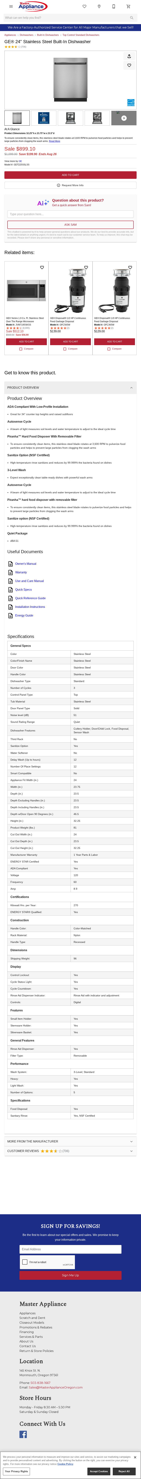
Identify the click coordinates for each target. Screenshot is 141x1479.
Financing (26, 1332)
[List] (84, 6)
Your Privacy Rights (16, 1471)
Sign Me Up (70, 1275)
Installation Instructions (30, 606)
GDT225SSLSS (21, 165)
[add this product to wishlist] (129, 65)
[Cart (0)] (128, 6)
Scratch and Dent (32, 1318)
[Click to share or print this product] (129, 56)
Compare (28, 349)
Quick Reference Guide (30, 598)
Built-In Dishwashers (48, 35)
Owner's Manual (25, 563)
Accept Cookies (99, 1471)
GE (20, 161)
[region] (70, 1465)
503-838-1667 (40, 1383)
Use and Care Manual (29, 581)
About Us (26, 1341)
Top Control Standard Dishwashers (81, 35)
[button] (11, 6)
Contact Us (27, 1346)
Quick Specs (23, 589)
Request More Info (73, 185)
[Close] (135, 1457)
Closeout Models (31, 1322)
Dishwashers (26, 35)
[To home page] (33, 6)
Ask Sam (70, 224)
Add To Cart (70, 174)
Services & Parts (31, 1337)
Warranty (21, 572)
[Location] (99, 6)
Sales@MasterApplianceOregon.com (56, 1387)
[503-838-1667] (113, 6)
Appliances (10, 35)
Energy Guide (24, 615)
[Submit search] (132, 18)
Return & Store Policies (36, 1351)
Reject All (124, 1471)
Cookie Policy (65, 1464)
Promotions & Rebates (35, 1327)
